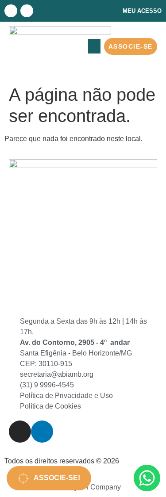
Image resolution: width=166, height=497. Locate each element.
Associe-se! (54, 478)
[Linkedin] (26, 10)
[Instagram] (10, 10)
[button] (94, 46)
